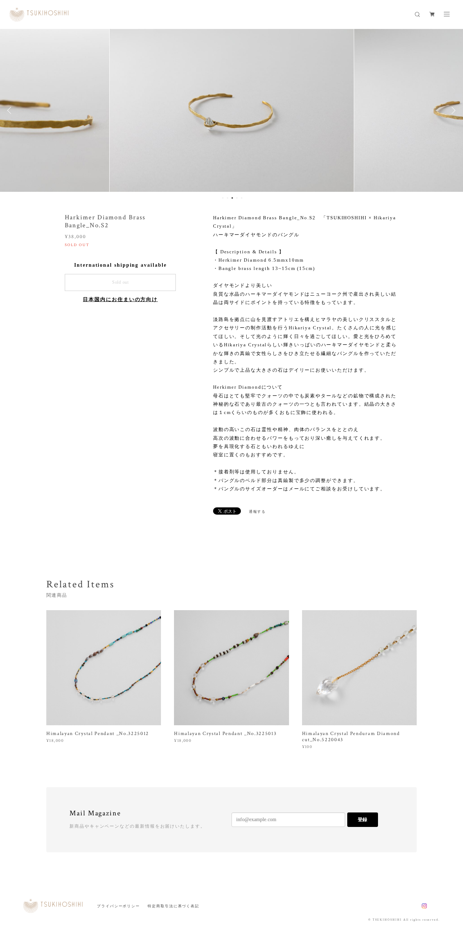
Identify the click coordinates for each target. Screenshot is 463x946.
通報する (257, 512)
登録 (362, 819)
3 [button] (232, 198)
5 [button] (241, 198)
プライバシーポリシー (118, 906)
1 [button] (223, 198)
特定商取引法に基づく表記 (173, 906)
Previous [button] (10, 110)
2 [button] (227, 198)
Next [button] (452, 110)
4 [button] (237, 198)
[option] (232, 110)
